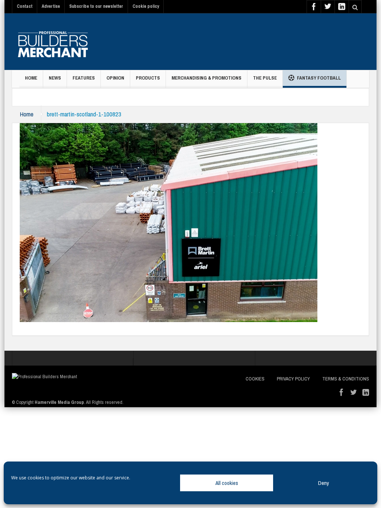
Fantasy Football (319, 78)
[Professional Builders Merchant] (53, 42)
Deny (323, 483)
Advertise (51, 6)
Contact (24, 6)
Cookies (255, 379)
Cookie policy (145, 6)
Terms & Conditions (345, 379)
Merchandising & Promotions (206, 78)
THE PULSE (265, 78)
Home (31, 78)
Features (84, 78)
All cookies (226, 483)
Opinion (115, 78)
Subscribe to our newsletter (96, 6)
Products (148, 78)
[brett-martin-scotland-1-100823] (168, 222)
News (55, 78)
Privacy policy (293, 379)
